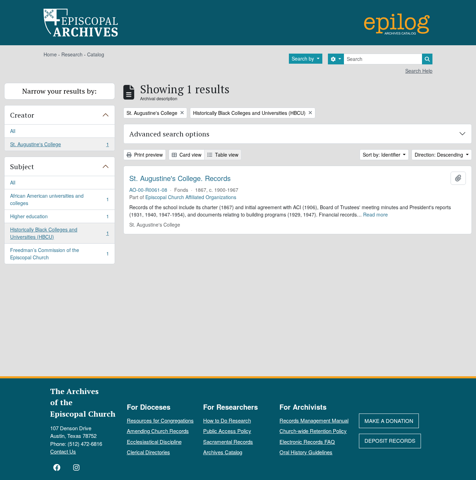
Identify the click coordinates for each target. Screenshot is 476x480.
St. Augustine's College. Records (180, 178)
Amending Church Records (158, 430)
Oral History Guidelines (305, 452)
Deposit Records (389, 440)
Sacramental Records (228, 441)
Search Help (418, 70)
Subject (22, 166)
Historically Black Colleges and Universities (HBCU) (59, 233)
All (12, 130)
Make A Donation (388, 420)
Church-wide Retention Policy (313, 430)
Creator (22, 115)
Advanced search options (169, 134)
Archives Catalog (222, 452)
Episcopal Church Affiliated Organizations (190, 197)
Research (72, 54)
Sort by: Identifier (382, 154)
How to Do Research (227, 420)
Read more (375, 214)
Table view (226, 154)
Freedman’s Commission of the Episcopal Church (59, 253)
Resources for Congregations (160, 420)
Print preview (148, 154)
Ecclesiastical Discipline (154, 441)
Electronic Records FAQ (307, 441)
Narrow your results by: (59, 91)
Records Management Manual (313, 420)
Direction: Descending (440, 154)
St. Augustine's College (59, 146)
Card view (189, 154)
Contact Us (63, 451)
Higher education (59, 218)
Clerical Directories (148, 452)
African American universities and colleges (59, 199)
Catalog (95, 54)
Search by (303, 58)
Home (50, 54)
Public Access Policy (227, 430)
